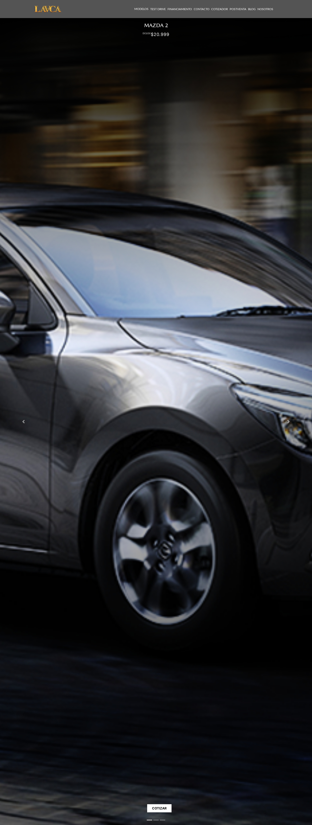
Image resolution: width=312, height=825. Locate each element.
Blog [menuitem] (252, 9)
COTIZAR (159, 808)
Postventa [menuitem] (238, 9)
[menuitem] (141, 9)
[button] (23, 421)
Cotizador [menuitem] (219, 9)
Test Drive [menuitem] (158, 9)
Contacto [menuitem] (201, 9)
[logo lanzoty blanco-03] (48, 8)
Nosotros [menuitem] (265, 9)
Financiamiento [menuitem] (180, 9)
